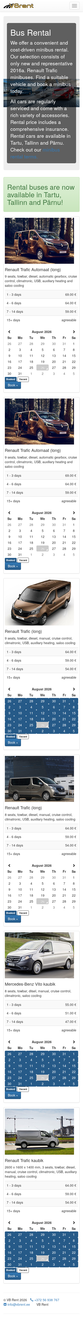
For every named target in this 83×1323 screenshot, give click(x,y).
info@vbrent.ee (18, 1304)
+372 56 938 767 (46, 1299)
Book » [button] (13, 385)
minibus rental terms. (35, 153)
